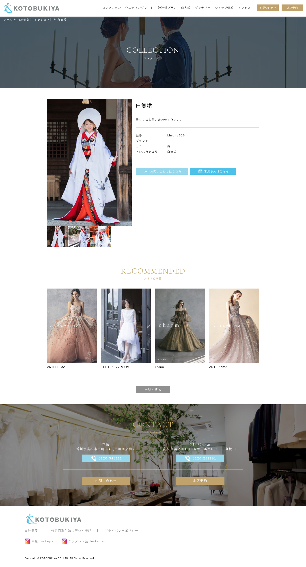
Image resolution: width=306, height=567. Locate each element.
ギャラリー (203, 7)
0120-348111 (110, 458)
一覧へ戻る (153, 389)
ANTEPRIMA (56, 367)
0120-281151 (204, 458)
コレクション (111, 7)
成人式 (185, 7)
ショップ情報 (224, 7)
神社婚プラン (167, 7)
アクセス (244, 7)
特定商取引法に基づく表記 (71, 530)
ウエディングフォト (139, 7)
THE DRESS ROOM (115, 367)
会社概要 (31, 530)
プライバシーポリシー (121, 530)
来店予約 (292, 7)
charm (159, 367)
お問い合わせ (268, 7)
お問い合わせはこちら (166, 171)
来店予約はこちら (216, 171)
